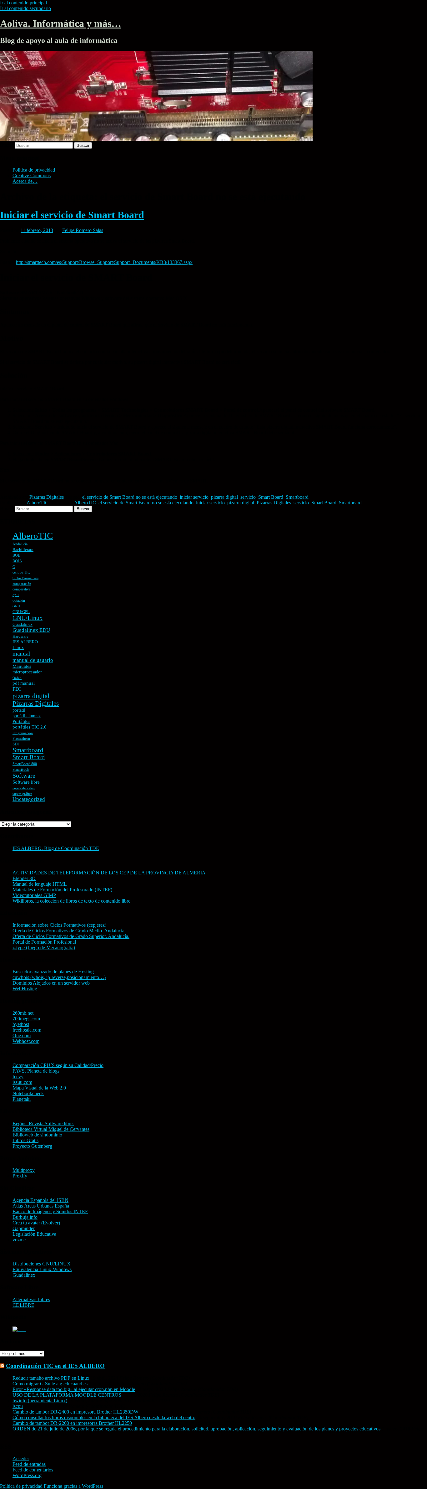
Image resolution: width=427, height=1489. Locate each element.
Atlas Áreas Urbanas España (41, 1205)
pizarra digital (224, 497)
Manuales (22, 666)
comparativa (21, 589)
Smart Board (270, 497)
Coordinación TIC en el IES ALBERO (55, 1366)
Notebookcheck (28, 1093)
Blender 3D (24, 878)
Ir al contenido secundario (25, 8)
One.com (22, 1035)
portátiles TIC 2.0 (30, 726)
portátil (19, 710)
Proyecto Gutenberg (32, 1146)
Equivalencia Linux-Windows (42, 1269)
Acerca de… (25, 181)
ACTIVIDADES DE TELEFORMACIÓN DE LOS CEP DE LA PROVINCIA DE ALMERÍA (109, 872)
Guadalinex (23, 624)
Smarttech (21, 769)
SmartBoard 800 (25, 764)
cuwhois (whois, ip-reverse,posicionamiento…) (59, 977)
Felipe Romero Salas (82, 230)
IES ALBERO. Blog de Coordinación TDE (56, 848)
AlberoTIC (37, 502)
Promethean (21, 738)
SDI (16, 744)
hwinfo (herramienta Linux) (40, 1400)
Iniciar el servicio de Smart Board (72, 214)
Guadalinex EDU (31, 630)
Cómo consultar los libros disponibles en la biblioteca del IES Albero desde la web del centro (104, 1417)
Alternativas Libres (31, 1299)
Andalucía (20, 544)
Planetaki (22, 1099)
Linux (18, 647)
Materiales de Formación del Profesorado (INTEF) (62, 889)
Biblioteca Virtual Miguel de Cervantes (51, 1129)
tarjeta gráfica (22, 794)
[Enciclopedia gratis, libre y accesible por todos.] (19, 1329)
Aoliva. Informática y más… (60, 23)
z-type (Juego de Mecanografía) (44, 947)
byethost (21, 1024)
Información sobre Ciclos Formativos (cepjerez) (59, 925)
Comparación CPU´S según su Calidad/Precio (58, 1065)
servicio (248, 497)
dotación (19, 600)
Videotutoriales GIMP (34, 895)
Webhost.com (26, 1041)
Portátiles (21, 721)
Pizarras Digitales (46, 497)
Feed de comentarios (33, 1469)
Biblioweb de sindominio (37, 1134)
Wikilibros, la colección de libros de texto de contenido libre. (72, 901)
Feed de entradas (29, 1464)
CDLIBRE (23, 1305)
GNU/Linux (28, 617)
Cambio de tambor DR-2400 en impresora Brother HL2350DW (75, 1411)
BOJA (17, 561)
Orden (17, 678)
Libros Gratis (25, 1140)
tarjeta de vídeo (24, 788)
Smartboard (297, 497)
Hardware (20, 636)
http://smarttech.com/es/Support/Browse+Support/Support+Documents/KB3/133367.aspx (104, 262)
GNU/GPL (21, 611)
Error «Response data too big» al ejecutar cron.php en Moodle (74, 1389)
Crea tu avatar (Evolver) (36, 1222)
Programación (23, 733)
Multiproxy (24, 1170)
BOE (16, 555)
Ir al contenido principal (23, 2)
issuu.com (22, 1082)
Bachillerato (23, 549)
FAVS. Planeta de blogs (36, 1071)
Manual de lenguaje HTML (40, 884)
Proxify (20, 1175)
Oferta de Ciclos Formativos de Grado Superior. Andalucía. (71, 936)
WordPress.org (27, 1475)
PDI (17, 689)
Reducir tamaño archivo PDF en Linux (51, 1378)
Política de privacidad (34, 170)
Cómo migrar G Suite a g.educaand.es (50, 1383)
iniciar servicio (194, 497)
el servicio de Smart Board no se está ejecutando (129, 497)
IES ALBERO (25, 642)
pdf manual (24, 683)
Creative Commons (32, 175)
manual (21, 653)
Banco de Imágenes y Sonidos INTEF (50, 1211)
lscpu (18, 1406)
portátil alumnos (27, 716)
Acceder (21, 1458)
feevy (18, 1076)
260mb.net (23, 1013)
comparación (22, 583)
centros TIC (21, 572)
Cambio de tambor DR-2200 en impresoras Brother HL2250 (72, 1423)
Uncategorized (29, 799)
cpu (16, 594)
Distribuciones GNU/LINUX (42, 1263)
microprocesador (27, 672)
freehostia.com (27, 1030)
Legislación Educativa (34, 1234)
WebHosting (25, 988)
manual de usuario (33, 660)
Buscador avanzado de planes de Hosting (53, 971)
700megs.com (26, 1018)
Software (24, 775)
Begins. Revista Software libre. (43, 1123)
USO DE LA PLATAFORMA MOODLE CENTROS (67, 1395)
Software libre (26, 782)
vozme (19, 1239)
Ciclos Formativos (25, 578)
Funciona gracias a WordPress (73, 1486)
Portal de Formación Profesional (44, 942)
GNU (16, 606)
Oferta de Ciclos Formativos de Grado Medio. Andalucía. (69, 930)
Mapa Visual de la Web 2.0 (39, 1087)
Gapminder (24, 1228)
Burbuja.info (25, 1217)
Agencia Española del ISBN (40, 1200)
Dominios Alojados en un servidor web (51, 983)
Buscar (7, 145)
